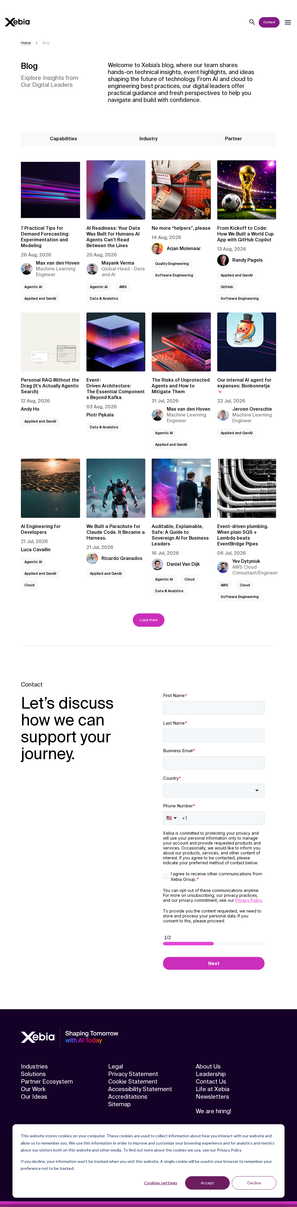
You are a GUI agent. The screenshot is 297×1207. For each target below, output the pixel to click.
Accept (207, 1182)
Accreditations (127, 1096)
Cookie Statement (132, 1081)
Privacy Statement (133, 1074)
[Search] (252, 22)
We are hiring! (213, 1111)
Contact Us (211, 1081)
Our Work (33, 1089)
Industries (34, 1066)
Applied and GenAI (40, 298)
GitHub (227, 287)
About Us (208, 1066)
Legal (115, 1066)
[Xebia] (17, 22)
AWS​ (123, 287)
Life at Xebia (212, 1089)
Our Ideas (34, 1096)
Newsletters (212, 1096)
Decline (254, 1182)
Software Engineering (174, 275)
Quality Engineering (172, 263)
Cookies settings (160, 1182)
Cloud (29, 585)
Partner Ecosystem (47, 1081)
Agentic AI (33, 287)
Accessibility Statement (140, 1089)
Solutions (33, 1074)
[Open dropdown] (288, 22)
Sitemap (119, 1104)
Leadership (211, 1074)
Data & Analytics (104, 298)
